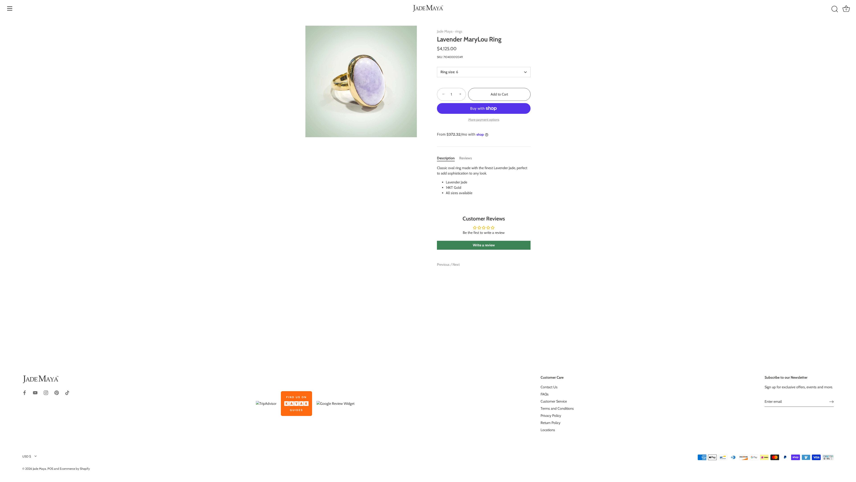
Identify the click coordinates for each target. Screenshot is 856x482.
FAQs (545, 394)
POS (50, 468)
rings (458, 31)
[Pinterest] (56, 392)
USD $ (26, 456)
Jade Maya (445, 31)
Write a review (484, 245)
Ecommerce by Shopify (75, 468)
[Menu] (10, 8)
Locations (548, 430)
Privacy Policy (551, 415)
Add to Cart (499, 94)
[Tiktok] (67, 392)
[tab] (448, 158)
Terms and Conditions (557, 408)
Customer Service (554, 401)
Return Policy (550, 423)
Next (456, 264)
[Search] (835, 9)
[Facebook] (24, 392)
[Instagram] (46, 392)
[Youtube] (35, 392)
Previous (444, 264)
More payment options (483, 120)
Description (446, 158)
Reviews (465, 158)
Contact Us (549, 387)
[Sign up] (831, 401)
